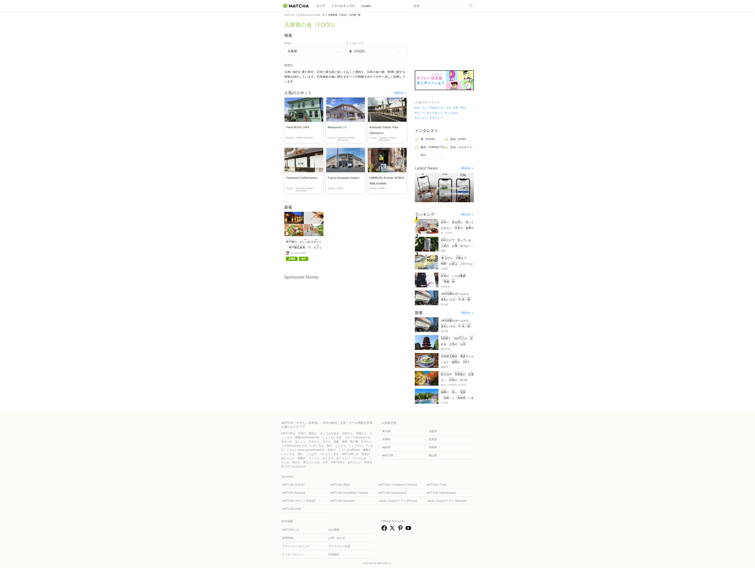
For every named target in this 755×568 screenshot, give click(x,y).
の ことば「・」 (453, 278)
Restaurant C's (337, 127)
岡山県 (433, 455)
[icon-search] (471, 6)
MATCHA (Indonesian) (392, 492)
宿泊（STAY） (459, 139)
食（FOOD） (429, 139)
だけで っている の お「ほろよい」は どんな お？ (457, 242)
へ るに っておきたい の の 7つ (457, 224)
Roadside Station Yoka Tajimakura (383, 130)
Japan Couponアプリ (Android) (447, 500)
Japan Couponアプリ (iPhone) (397, 500)
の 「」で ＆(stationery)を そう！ (304, 244)
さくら (421, 112)
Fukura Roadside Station (343, 177)
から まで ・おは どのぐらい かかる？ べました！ (457, 260)
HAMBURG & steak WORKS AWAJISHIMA (386, 180)
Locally (366, 6)
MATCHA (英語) (340, 484)
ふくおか (452, 112)
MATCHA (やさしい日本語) (299, 500)
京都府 (386, 439)
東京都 (386, 431)
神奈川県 (387, 455)
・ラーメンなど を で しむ (457, 358)
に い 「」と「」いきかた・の (457, 394)
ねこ (465, 107)
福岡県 (386, 447)
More (399, 93)
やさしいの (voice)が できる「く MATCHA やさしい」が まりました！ (444, 190)
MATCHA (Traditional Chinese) (397, 484)
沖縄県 (433, 447)
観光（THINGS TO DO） (432, 151)
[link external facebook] (385, 529)
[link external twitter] (393, 529)
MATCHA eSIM (291, 508)
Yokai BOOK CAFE (297, 127)
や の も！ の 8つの (457, 376)
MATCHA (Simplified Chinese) (349, 492)
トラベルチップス (343, 6)
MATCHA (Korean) (293, 492)
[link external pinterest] (401, 529)
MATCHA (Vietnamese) (441, 492)
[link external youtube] (409, 529)
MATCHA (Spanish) (342, 500)
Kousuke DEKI (299, 253)
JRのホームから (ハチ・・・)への (457, 296)
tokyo (435, 107)
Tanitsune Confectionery (301, 177)
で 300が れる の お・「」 (457, 341)
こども (447, 107)
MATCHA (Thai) (436, 484)
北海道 (433, 439)
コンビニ (422, 117)
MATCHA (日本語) (293, 484)
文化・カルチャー (461, 147)
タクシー (437, 117)
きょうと (422, 107)
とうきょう (436, 112)
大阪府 (433, 431)
